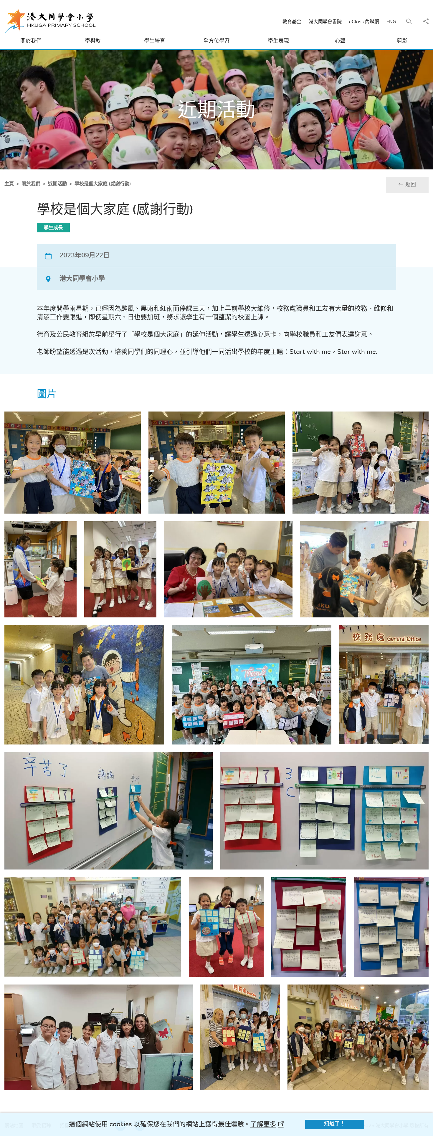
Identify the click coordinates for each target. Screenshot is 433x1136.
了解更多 (263, 1124)
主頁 (9, 183)
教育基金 (291, 21)
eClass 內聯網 (364, 21)
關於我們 (31, 183)
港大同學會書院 (325, 21)
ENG (391, 21)
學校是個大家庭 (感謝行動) (103, 183)
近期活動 (57, 183)
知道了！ (334, 1124)
